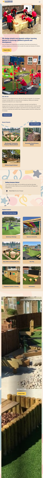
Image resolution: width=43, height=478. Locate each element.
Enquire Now (7, 50)
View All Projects (35, 124)
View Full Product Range (10, 213)
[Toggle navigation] (39, 2)
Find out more (7, 115)
